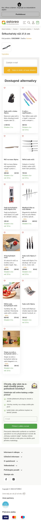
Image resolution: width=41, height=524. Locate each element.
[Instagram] (14, 481)
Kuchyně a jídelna (25, 29)
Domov (15, 29)
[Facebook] (7, 481)
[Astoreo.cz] (10, 22)
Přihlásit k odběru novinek (20, 426)
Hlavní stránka (6, 29)
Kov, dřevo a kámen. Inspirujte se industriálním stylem (18, 9)
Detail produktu (17, 128)
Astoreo (28, 38)
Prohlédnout (20, 14)
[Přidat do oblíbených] (4, 88)
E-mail (8, 419)
